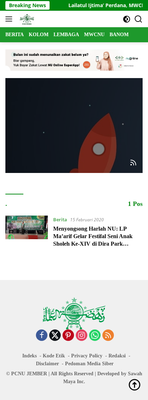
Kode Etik (54, 355)
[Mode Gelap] (126, 19)
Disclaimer (47, 363)
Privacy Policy (86, 355)
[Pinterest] (68, 335)
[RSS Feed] (133, 163)
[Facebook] (41, 335)
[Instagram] (81, 335)
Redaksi (117, 355)
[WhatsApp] (95, 335)
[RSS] (108, 335)
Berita (60, 219)
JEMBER (37, 373)
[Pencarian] (138, 19)
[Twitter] (55, 335)
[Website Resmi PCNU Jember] (26, 19)
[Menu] (10, 19)
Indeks (29, 355)
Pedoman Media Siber (89, 363)
